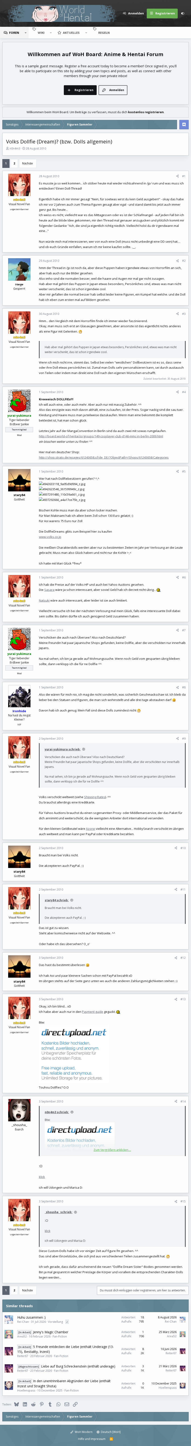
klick (42, 1177)
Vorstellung (55, 1322)
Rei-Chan (23, 1322)
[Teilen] (177, 176)
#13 (183, 999)
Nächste (27, 163)
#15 (183, 1201)
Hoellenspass (26, 1390)
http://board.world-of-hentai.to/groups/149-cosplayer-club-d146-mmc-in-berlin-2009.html (101, 436)
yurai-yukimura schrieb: (63, 749)
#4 (184, 392)
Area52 (22, 1336)
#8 (184, 687)
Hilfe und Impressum (92, 1439)
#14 (183, 1101)
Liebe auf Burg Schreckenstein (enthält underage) (78, 1366)
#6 (184, 577)
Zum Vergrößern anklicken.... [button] (112, 1150)
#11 (183, 889)
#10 (183, 848)
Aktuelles (71, 33)
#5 (184, 471)
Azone (90, 829)
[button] (26, 32)
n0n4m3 (15, 148)
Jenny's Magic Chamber (50, 1332)
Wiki (41, 33)
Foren (14, 33)
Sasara (49, 590)
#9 (184, 739)
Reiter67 (22, 1356)
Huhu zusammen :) (31, 1317)
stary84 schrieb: (57, 900)
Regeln (104, 33)
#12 (183, 958)
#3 (184, 314)
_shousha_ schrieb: (58, 1212)
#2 (184, 261)
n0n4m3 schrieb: (57, 1112)
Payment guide (92, 1012)
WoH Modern (83, 1432)
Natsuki (44, 600)
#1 (184, 176)
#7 (184, 630)
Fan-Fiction (60, 1336)
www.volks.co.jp (50, 537)
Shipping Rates (94, 797)
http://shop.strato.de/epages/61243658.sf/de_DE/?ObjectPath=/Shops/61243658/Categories (104, 457)
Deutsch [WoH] (110, 1432)
